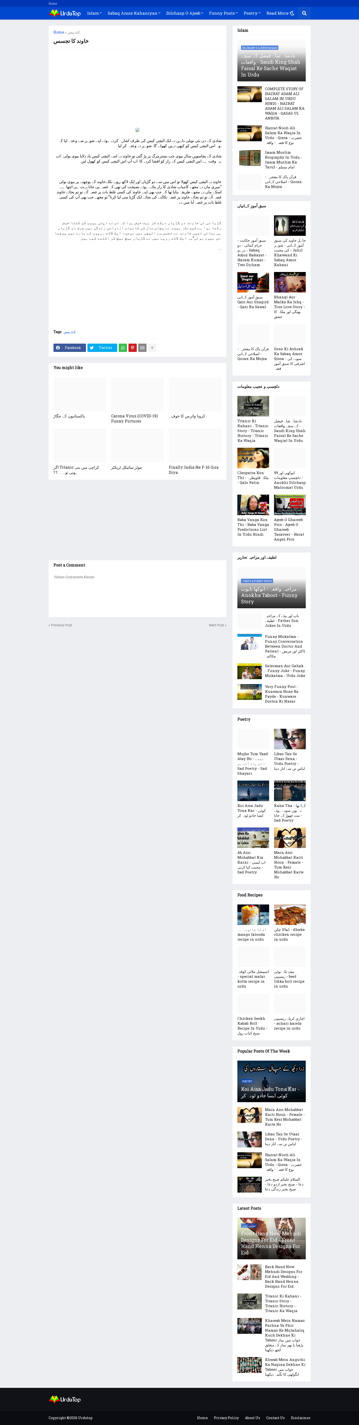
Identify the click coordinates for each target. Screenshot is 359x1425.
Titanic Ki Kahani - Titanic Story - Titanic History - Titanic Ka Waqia (252, 430)
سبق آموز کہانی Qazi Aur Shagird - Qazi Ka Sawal (253, 301)
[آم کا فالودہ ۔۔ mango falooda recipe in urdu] (253, 914)
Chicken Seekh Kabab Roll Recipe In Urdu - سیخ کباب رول (252, 1025)
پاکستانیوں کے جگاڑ (69, 415)
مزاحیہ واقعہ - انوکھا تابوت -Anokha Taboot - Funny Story (270, 595)
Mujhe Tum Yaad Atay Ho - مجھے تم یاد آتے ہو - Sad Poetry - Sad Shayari (252, 763)
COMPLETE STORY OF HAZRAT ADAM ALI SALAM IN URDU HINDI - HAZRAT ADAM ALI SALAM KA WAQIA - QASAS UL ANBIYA (285, 103)
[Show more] (152, 348)
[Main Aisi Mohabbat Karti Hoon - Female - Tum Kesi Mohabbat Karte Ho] (290, 837)
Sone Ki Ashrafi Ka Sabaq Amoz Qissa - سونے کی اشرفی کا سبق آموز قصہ (289, 358)
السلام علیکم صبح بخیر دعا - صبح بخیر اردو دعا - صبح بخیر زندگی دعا (284, 1184)
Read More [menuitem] (277, 13)
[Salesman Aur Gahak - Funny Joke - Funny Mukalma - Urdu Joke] (249, 671)
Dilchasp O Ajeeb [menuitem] (183, 13)
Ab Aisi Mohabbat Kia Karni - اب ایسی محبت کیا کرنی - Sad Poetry (251, 862)
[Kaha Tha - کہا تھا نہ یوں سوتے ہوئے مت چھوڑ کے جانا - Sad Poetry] (290, 791)
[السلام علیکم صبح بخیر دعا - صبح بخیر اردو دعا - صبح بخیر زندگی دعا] (249, 1185)
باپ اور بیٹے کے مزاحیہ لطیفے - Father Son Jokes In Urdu (282, 620)
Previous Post (61, 625)
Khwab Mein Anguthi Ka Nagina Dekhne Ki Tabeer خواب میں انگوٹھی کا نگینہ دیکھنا (285, 1367)
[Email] (142, 348)
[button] (292, 13)
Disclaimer (301, 1417)
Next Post (216, 625)
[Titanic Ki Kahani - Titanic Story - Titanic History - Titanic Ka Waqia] (253, 406)
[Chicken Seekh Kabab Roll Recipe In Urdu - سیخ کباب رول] (253, 1003)
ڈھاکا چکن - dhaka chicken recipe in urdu (289, 934)
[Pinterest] (132, 348)
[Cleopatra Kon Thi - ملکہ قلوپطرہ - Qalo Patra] (253, 458)
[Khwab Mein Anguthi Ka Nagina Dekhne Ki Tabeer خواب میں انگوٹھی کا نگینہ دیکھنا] (249, 1365)
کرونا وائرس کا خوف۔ (187, 415)
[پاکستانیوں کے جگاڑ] (79, 394)
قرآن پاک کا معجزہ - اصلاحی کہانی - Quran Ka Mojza (283, 181)
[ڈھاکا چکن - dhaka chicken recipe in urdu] (290, 914)
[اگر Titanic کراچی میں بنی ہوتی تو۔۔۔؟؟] (79, 445)
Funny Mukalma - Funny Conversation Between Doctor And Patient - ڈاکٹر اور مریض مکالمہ (285, 646)
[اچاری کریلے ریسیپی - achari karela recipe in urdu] (290, 1003)
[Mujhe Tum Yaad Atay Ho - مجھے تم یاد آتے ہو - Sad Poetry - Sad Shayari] (253, 739)
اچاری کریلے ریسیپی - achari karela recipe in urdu (289, 1023)
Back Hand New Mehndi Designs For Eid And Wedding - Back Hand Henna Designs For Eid (283, 1276)
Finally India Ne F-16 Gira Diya (194, 470)
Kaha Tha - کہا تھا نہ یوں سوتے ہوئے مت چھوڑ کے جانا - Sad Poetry (290, 813)
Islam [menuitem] (93, 13)
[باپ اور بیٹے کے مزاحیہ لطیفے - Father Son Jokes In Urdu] (249, 621)
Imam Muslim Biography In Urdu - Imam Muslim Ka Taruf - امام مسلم (283, 159)
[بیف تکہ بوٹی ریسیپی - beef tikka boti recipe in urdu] (290, 956)
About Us (252, 1417)
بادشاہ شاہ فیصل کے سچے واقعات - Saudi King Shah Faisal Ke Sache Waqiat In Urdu (270, 65)
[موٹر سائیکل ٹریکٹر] (137, 445)
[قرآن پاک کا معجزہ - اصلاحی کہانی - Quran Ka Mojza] (249, 182)
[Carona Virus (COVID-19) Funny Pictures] (137, 394)
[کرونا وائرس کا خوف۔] (195, 394)
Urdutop (85, 1417)
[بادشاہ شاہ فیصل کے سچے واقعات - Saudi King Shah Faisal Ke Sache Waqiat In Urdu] (290, 406)
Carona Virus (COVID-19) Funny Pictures (134, 418)
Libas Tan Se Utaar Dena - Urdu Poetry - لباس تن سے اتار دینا (289, 761)
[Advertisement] (137, 88)
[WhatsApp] (123, 348)
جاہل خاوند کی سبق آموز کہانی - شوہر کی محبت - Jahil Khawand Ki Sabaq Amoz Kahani (290, 252)
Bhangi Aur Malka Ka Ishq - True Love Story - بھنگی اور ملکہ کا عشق (289, 306)
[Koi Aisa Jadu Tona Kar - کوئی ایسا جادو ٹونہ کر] (253, 791)
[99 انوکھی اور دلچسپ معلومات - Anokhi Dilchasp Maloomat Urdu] (290, 458)
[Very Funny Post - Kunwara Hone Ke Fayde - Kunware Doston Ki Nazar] (249, 692)
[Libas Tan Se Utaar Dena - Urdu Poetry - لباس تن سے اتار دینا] (290, 739)
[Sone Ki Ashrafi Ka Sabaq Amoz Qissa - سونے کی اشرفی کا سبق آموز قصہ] (290, 334)
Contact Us (275, 1417)
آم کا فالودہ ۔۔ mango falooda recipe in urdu (252, 934)
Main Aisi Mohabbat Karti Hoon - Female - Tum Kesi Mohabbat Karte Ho (289, 864)
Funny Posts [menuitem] (222, 13)
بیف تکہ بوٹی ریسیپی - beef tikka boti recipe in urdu (289, 979)
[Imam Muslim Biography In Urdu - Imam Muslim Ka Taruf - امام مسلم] (249, 158)
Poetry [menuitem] (251, 13)
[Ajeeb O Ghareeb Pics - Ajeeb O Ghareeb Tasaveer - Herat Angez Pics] (290, 505)
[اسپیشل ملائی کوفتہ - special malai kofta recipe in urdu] (253, 956)
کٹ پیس (74, 32)
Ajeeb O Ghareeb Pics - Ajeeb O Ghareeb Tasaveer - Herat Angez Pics (289, 529)
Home (53, 3)
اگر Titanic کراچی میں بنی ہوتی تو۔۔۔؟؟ (76, 470)
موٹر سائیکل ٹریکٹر (126, 467)
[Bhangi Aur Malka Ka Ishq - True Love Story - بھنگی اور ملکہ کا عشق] (290, 282)
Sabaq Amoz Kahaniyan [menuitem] (133, 13)
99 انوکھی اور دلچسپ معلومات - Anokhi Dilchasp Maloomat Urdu (290, 480)
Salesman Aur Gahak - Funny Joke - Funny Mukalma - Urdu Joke (285, 670)
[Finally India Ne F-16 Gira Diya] (195, 445)
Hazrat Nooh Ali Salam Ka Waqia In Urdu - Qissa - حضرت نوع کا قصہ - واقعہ (283, 135)
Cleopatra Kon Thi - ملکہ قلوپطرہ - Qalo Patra (253, 477)
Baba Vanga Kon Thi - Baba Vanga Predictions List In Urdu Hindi (253, 527)
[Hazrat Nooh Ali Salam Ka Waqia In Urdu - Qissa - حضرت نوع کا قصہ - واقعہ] (249, 133)
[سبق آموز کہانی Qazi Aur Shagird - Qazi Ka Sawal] (253, 282)
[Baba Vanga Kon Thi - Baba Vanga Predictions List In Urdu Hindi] (253, 505)
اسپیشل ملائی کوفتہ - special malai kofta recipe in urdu (253, 979)
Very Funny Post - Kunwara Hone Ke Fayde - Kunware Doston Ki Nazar (281, 694)
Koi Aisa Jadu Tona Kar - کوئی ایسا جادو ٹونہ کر (251, 810)
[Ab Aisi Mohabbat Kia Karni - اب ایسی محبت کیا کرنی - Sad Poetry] (253, 837)
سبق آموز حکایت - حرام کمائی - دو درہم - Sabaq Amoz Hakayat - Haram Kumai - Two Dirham (252, 252)
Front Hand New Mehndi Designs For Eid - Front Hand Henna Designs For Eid (271, 1243)
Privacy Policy (226, 1417)
